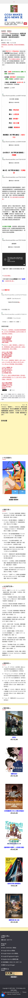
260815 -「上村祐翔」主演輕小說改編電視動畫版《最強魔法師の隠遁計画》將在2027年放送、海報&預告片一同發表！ (15, 562)
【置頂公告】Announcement (17, 698)
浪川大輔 (15, 396)
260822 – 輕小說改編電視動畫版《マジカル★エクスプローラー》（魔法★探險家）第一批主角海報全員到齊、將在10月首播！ (14, 535)
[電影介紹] (14, 735)
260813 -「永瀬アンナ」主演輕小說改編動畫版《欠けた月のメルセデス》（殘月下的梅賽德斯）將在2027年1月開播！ (14, 576)
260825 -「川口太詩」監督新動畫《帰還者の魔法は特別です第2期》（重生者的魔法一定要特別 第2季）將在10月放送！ (14, 515)
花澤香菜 (9, 397)
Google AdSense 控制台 (9, 950)
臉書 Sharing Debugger (9, 965)
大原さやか (14, 394)
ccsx (6, 667)
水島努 (10, 396)
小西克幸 (19, 394)
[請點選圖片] (14, 975)
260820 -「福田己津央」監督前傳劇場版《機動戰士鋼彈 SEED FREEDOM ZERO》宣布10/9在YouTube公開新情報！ (14, 549)
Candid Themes (16, 994)
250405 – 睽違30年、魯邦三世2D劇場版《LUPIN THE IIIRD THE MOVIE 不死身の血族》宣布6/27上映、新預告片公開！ (15, 682)
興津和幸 (5, 397)
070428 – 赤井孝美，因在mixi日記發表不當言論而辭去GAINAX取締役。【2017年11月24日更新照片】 (14, 669)
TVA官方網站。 (7, 275)
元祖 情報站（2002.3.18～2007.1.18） (12, 962)
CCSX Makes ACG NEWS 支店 (14, 17)
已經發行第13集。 (10, 281)
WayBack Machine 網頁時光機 (10, 959)
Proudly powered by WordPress (10, 992)
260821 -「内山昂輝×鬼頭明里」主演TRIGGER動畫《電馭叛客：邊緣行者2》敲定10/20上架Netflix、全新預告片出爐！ (14, 542)
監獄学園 (20, 396)
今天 (2, 290)
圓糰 (6, 689)
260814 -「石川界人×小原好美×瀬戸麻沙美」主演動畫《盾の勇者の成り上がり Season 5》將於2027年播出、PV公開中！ (15, 569)
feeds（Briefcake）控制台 (9, 948)
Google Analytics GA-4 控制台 (10, 953)
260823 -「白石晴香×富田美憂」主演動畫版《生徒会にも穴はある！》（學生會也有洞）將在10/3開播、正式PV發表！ (14, 529)
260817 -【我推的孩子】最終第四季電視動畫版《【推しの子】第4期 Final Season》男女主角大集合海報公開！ (14, 556)
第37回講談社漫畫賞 (14, 59)
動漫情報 (3, 31)
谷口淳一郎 (21, 397)
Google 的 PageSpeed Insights (11, 956)
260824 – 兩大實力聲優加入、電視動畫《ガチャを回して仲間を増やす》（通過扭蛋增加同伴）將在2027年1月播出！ (14, 522)
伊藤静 (9, 394)
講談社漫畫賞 (15, 397)
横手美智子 (6, 396)
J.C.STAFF (5, 394)
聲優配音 (9, 31)
